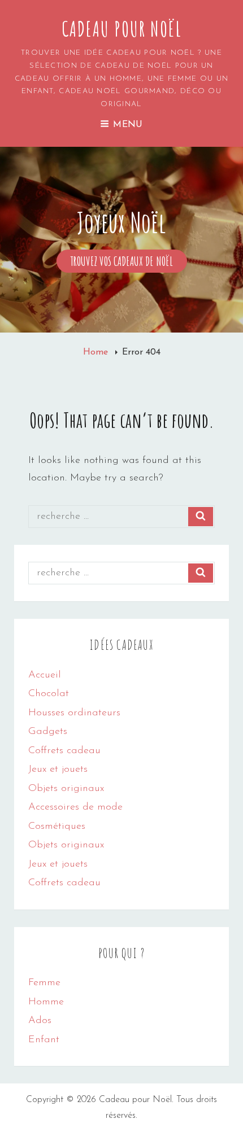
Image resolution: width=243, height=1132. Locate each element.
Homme (46, 1002)
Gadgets (47, 732)
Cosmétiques (56, 826)
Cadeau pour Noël (122, 29)
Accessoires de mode (75, 807)
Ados (39, 1021)
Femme (44, 983)
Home (97, 352)
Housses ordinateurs (74, 713)
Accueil (44, 675)
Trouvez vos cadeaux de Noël (129, 263)
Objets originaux (66, 789)
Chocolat (48, 694)
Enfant (43, 1040)
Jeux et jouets (58, 769)
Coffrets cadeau (64, 751)
